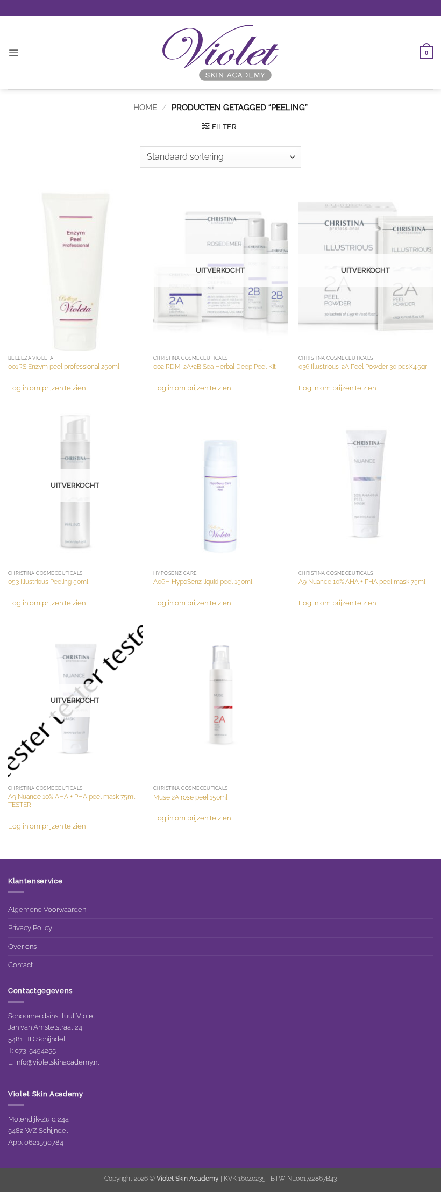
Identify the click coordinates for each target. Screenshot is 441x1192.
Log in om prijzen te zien (47, 387)
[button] (13, 53)
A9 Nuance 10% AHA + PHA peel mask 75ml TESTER (71, 801)
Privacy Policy (30, 927)
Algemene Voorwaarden (47, 909)
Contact (20, 964)
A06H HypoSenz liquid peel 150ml (202, 582)
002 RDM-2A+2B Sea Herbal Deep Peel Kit (214, 366)
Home (145, 107)
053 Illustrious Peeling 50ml (48, 582)
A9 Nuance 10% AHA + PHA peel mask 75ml (361, 582)
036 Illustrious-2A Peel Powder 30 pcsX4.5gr (362, 366)
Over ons (22, 946)
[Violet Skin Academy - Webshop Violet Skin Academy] (220, 52)
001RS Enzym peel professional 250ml (63, 366)
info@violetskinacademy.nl (57, 1062)
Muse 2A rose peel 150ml (190, 797)
